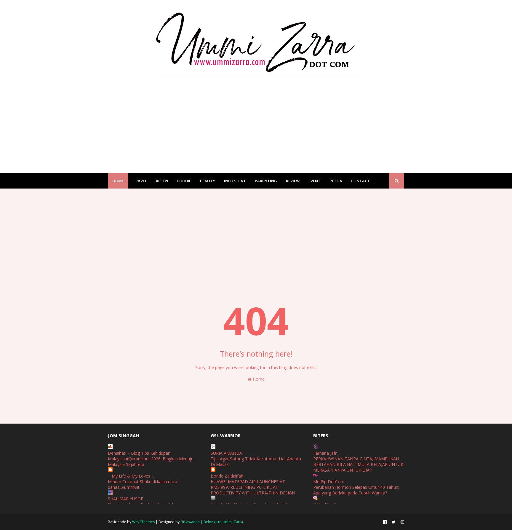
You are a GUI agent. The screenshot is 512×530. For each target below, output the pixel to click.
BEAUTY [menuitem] (207, 180)
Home (258, 379)
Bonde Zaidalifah (227, 476)
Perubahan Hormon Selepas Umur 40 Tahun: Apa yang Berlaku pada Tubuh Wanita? (356, 490)
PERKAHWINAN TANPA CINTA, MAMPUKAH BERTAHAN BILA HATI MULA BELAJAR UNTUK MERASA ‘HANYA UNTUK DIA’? (358, 464)
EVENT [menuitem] (314, 180)
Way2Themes (143, 521)
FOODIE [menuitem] (184, 180)
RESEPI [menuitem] (162, 180)
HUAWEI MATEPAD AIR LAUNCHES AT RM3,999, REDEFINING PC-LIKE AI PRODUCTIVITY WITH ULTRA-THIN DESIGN (253, 487)
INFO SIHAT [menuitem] (235, 180)
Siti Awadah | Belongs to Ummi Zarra (211, 521)
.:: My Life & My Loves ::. (131, 476)
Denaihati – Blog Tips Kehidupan (139, 453)
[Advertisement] (256, 119)
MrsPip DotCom (328, 481)
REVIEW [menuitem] (293, 180)
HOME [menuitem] (118, 180)
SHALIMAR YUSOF (125, 499)
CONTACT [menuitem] (360, 180)
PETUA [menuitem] (335, 180)
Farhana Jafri (325, 453)
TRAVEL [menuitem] (140, 180)
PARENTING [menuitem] (266, 180)
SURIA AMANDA (226, 453)
